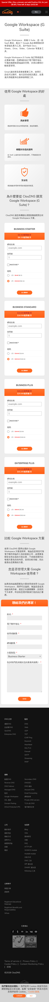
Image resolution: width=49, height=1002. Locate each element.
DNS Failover (9, 786)
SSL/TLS (27, 748)
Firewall (27, 751)
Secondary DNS (30, 779)
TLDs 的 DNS (29, 803)
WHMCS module (30, 850)
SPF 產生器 (28, 864)
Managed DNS (9, 790)
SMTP (26, 755)
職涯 (6, 850)
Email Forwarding (30, 793)
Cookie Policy (10, 964)
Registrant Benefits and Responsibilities (13, 908)
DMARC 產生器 (30, 867)
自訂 (31, 996)
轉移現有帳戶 (14, 265)
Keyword (27, 741)
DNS (26, 724)
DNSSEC (27, 783)
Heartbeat (28, 744)
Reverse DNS (9, 783)
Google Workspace (11, 796)
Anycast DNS (29, 790)
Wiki (26, 833)
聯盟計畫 (7, 888)
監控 (26, 719)
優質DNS (7, 724)
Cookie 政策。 (34, 991)
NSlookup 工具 (29, 871)
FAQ (26, 843)
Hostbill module (30, 854)
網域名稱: (11, 244)
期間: (9, 271)
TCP (26, 734)
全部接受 (19, 996)
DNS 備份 (28, 786)
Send (24, 699)
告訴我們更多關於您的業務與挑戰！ (24, 662)
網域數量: (12, 643)
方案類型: (12, 652)
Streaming (28, 758)
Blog (26, 829)
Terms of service (11, 961)
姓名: (10, 614)
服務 (6, 774)
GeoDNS (7, 731)
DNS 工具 (28, 860)
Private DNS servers (31, 800)
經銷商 (6, 892)
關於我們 (7, 829)
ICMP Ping (28, 737)
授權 (9, 967)
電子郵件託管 (29, 807)
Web (26, 727)
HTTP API (28, 847)
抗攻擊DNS (8, 727)
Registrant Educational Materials (12, 903)
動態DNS (7, 779)
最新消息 (7, 833)
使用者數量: (13, 633)
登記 (36, 12)
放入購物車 (24, 292)
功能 (26, 840)
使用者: (10, 254)
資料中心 (7, 840)
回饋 (6, 847)
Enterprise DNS (10, 734)
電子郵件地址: (14, 624)
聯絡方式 (7, 836)
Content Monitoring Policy (32, 964)
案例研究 (27, 836)
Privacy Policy (29, 961)
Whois (6, 913)
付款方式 (27, 857)
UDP (26, 731)
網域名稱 (27, 796)
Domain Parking (10, 803)
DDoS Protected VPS (12, 807)
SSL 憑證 (7, 800)
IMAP (26, 762)
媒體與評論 (8, 843)
